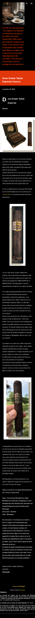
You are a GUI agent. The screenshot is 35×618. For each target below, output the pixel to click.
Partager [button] (6, 572)
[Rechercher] (27, 3)
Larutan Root (6, 194)
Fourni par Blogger (18, 586)
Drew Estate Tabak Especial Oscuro (12, 568)
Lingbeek (23, 590)
